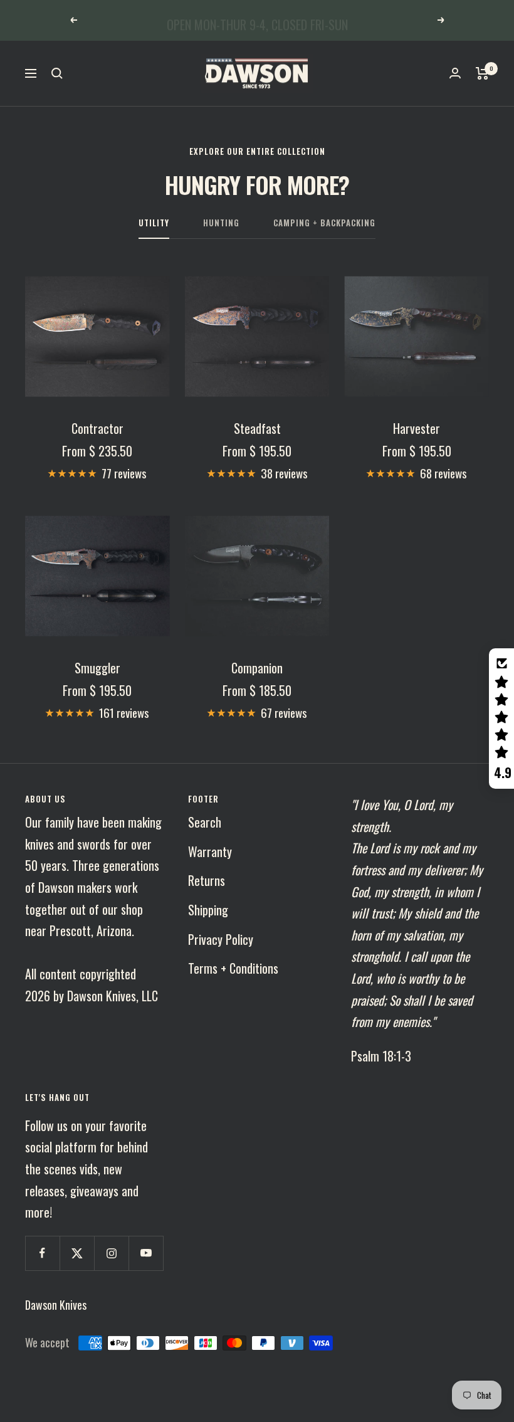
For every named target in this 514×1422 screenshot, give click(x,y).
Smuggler (97, 667)
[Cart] (482, 73)
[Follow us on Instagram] (111, 1253)
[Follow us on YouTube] (145, 1253)
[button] (501, 718)
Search (204, 822)
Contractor (97, 428)
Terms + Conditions (233, 968)
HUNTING (221, 223)
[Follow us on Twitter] (77, 1253)
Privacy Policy (220, 939)
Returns (206, 880)
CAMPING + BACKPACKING (324, 223)
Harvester (416, 428)
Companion (257, 667)
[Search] (57, 73)
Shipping (208, 909)
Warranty (210, 851)
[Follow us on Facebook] (42, 1253)
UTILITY (154, 223)
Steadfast (257, 428)
